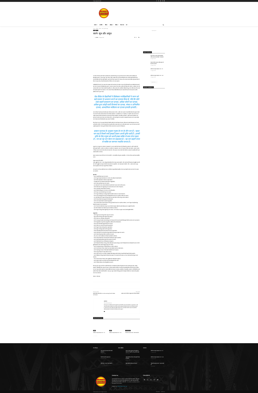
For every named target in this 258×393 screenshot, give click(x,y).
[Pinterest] (108, 41)
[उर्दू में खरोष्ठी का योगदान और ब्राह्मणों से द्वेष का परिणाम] (121, 358)
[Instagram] (158, 1)
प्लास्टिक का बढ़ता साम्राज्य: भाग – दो (99, 332)
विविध (97, 28)
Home (94, 28)
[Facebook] (156, 1)
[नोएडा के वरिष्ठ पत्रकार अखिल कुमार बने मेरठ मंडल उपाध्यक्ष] (146, 64)
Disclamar (158, 391)
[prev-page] (94, 336)
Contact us (163, 391)
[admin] (94, 37)
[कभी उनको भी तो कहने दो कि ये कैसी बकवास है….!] (96, 352)
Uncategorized (128, 330)
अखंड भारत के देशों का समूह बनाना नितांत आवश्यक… (130, 293)
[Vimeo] (162, 1)
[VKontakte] (157, 379)
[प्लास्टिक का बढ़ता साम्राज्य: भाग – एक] (116, 326)
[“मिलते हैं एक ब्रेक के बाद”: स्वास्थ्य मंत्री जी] (132, 326)
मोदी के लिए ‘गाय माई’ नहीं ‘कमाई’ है (106, 363)
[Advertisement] (140, 13)
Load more (154, 82)
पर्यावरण (94, 330)
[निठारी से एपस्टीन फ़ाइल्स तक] (96, 358)
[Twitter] (160, 1)
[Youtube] (164, 1)
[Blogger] (144, 379)
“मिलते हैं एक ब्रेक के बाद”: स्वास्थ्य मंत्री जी (132, 332)
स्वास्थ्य (100, 28)
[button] (163, 24)
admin (97, 37)
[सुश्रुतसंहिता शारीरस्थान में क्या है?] (121, 365)
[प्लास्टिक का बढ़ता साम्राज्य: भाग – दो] (100, 326)
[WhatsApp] (111, 41)
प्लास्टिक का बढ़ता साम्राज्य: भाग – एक (115, 332)
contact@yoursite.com (122, 386)
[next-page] (96, 336)
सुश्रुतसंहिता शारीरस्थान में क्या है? (131, 363)
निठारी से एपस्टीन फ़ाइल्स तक (105, 357)
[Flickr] (151, 379)
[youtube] (104, 311)
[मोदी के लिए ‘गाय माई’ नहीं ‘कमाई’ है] (96, 365)
